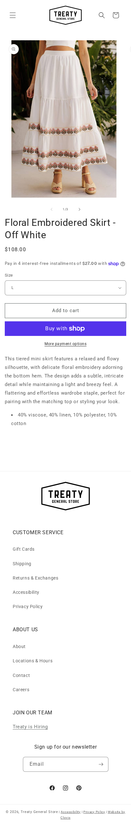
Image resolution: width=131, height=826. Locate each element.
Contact (21, 675)
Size (9, 275)
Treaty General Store (39, 812)
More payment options (65, 344)
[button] (13, 15)
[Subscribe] (101, 764)
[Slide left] (52, 209)
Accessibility (26, 592)
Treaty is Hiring (30, 727)
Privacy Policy (28, 606)
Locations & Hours (32, 660)
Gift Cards (24, 549)
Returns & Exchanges (35, 577)
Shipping (22, 563)
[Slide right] (79, 209)
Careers (21, 689)
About (19, 646)
